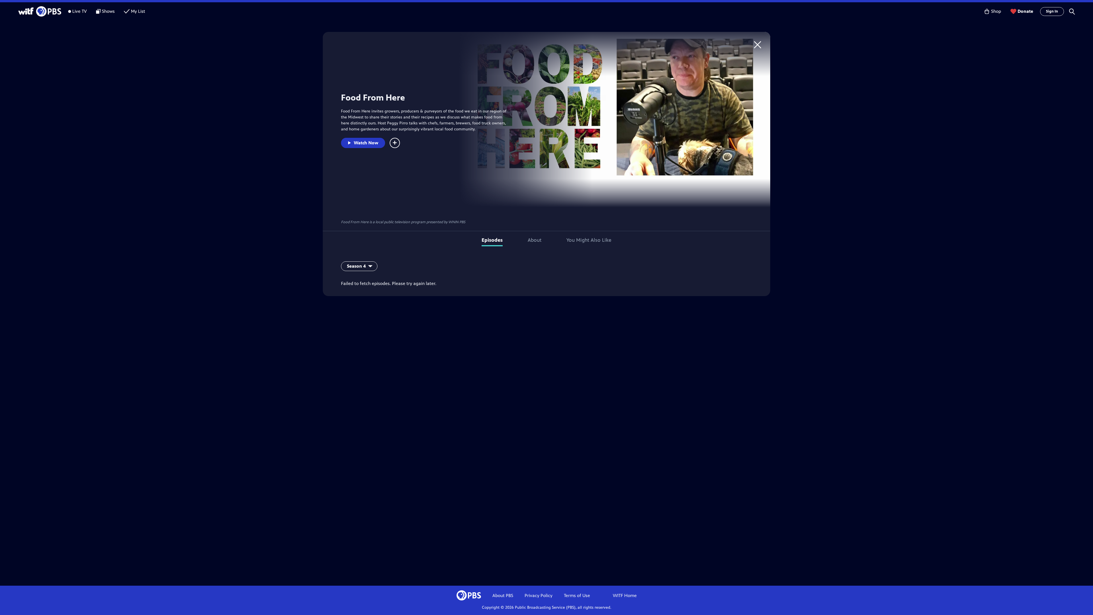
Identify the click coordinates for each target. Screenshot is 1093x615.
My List (138, 11)
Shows (108, 11)
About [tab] (534, 240)
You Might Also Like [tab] (588, 240)
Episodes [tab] (492, 240)
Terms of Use (577, 595)
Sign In (1052, 11)
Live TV (79, 11)
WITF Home (625, 595)
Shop (996, 11)
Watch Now (366, 142)
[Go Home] (757, 44)
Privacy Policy (538, 595)
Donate (1025, 11)
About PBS (502, 595)
